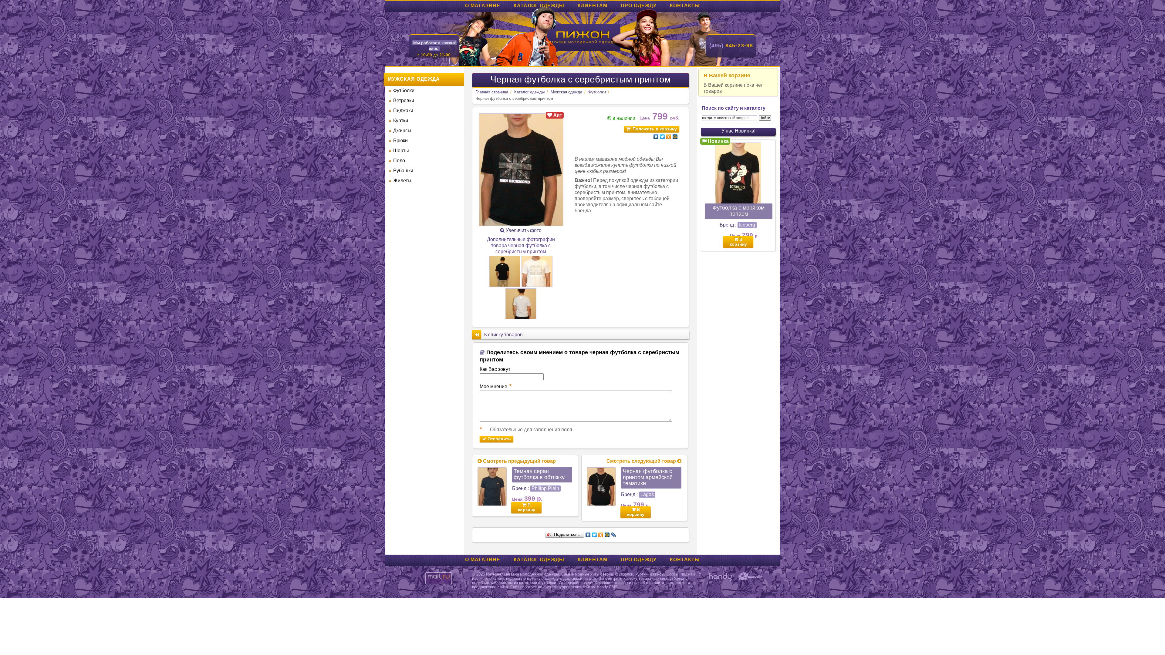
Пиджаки (403, 110)
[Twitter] (662, 137)
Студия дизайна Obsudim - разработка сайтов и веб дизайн (750, 576)
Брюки (400, 140)
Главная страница (491, 92)
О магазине (482, 5)
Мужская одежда (566, 92)
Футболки (403, 90)
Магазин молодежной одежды (583, 42)
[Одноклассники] (669, 137)
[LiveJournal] (613, 535)
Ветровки (403, 100)
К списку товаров (503, 334)
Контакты (685, 5)
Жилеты (402, 180)
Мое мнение (496, 386)
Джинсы (402, 130)
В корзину (526, 507)
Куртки (400, 120)
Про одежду (639, 5)
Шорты (401, 150)
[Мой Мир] (675, 137)
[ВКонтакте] (656, 137)
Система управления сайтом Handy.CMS (720, 576)
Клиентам (592, 5)
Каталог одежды (539, 5)
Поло (399, 160)
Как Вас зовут (495, 369)
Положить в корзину (655, 128)
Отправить (498, 438)
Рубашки (403, 170)
